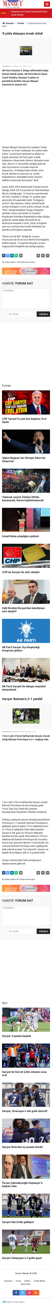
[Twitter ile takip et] (22, 1292)
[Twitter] (8, 255)
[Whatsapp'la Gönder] (16, 255)
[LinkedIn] (12, 255)
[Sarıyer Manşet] (13, 4)
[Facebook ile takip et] (16, 1292)
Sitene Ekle (25, 1284)
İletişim (27, 1281)
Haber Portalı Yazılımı (16, 1302)
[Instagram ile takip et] (29, 1292)
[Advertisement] (26, 114)
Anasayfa (9, 23)
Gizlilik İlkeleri (39, 1281)
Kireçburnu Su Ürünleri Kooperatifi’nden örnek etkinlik (29, 13)
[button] (38, 255)
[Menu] (47, 4)
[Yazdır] (21, 255)
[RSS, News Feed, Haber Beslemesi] (36, 1292)
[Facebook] (3, 255)
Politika (20, 23)
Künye (18, 1281)
